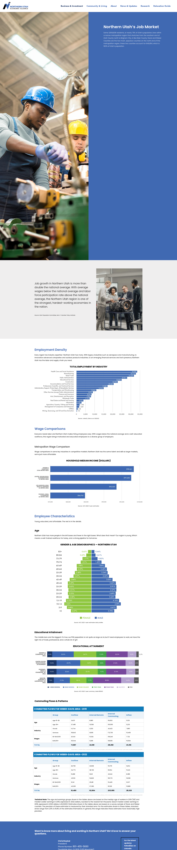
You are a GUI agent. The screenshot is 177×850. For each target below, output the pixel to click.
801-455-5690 (80, 846)
